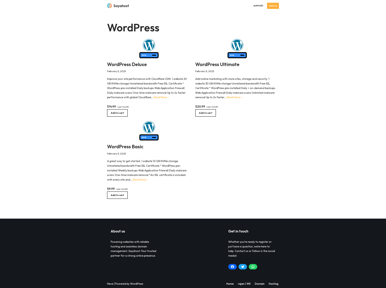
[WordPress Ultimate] (237, 48)
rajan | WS (244, 283)
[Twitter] (243, 266)
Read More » (161, 97)
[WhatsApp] (253, 266)
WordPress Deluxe (127, 64)
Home (230, 283)
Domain (259, 283)
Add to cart (117, 112)
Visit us (273, 5)
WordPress (136, 283)
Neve (110, 283)
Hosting (273, 283)
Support (258, 5)
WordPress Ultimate (217, 64)
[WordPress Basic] (149, 130)
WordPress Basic (125, 146)
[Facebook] (232, 266)
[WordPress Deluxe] (149, 48)
